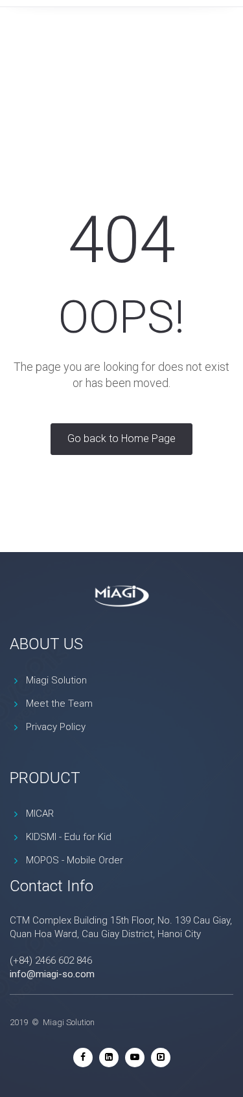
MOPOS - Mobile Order (74, 860)
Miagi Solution (56, 680)
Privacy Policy (56, 727)
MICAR (40, 813)
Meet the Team (59, 703)
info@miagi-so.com (52, 974)
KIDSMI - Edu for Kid (68, 837)
